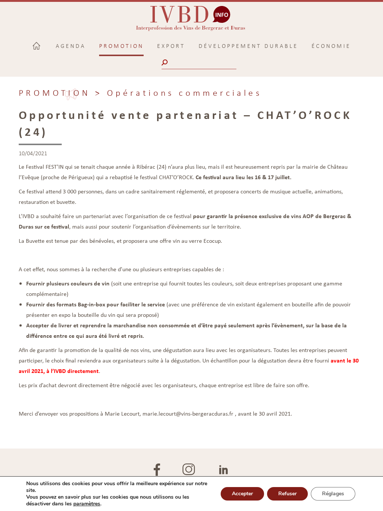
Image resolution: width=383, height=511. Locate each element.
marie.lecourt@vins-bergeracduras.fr (188, 413)
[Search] (165, 62)
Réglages (333, 493)
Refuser (287, 493)
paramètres (86, 504)
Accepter (242, 493)
